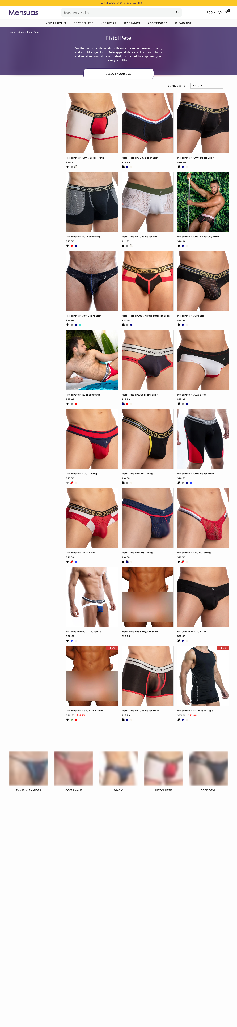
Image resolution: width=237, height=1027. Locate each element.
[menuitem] (57, 23)
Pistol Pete (163, 790)
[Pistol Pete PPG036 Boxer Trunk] (148, 676)
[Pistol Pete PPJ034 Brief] (92, 518)
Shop (21, 32)
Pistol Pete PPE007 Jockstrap (83, 631)
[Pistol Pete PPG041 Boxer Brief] (203, 123)
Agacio (118, 790)
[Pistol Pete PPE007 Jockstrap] (92, 597)
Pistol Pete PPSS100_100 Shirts (140, 631)
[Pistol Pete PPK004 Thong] (148, 439)
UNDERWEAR (107, 23)
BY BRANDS (132, 23)
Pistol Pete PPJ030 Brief (191, 631)
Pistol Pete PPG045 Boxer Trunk (85, 158)
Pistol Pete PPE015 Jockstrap (83, 237)
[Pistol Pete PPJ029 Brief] (203, 360)
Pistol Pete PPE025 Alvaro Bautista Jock (146, 316)
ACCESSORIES (157, 23)
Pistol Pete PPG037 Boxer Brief (140, 158)
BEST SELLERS (84, 23)
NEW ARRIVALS (55, 23)
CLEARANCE (183, 23)
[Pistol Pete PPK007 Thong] (92, 439)
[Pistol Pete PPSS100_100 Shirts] (148, 597)
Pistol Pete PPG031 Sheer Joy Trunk (198, 237)
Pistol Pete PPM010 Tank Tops (195, 711)
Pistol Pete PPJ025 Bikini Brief (140, 395)
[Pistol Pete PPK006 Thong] (148, 518)
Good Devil (208, 790)
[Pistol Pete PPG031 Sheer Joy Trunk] (203, 202)
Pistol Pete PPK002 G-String (194, 552)
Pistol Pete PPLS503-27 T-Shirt (84, 711)
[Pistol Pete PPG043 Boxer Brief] (148, 202)
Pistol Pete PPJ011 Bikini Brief (83, 316)
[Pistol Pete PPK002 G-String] (203, 518)
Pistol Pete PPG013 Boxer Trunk (196, 474)
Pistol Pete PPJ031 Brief (191, 316)
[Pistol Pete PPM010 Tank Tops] (203, 676)
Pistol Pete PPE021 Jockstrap (83, 395)
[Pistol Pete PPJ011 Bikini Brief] (92, 281)
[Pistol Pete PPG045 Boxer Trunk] (92, 123)
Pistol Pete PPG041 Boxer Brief (195, 158)
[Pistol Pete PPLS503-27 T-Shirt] (92, 676)
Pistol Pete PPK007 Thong (81, 474)
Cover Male (73, 790)
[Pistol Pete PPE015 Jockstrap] (92, 202)
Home (12, 32)
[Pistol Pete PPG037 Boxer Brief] (148, 123)
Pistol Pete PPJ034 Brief (80, 552)
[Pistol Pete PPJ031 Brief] (203, 281)
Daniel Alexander (28, 790)
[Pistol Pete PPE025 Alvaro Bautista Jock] (148, 281)
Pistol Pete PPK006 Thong (137, 552)
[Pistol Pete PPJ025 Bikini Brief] (148, 360)
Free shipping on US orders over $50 (121, 3)
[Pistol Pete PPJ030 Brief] (203, 597)
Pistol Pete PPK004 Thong (137, 474)
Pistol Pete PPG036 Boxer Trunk (141, 711)
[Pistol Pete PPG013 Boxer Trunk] (203, 439)
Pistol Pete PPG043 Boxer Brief (140, 237)
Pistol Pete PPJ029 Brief (191, 395)
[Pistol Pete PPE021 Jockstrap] (92, 360)
